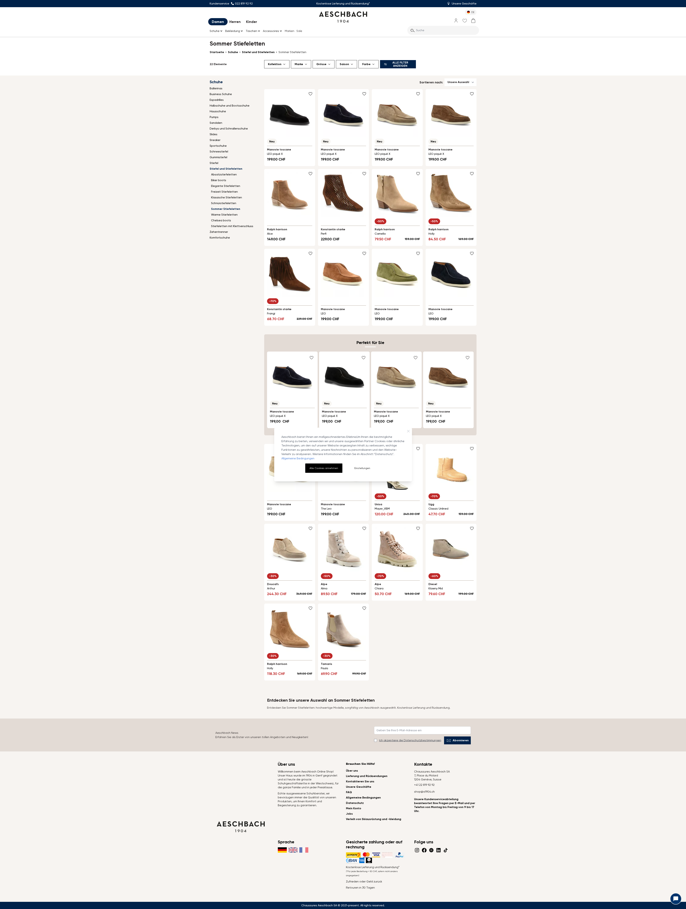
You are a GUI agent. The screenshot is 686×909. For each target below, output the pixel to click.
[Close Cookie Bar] (408, 431)
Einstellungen (362, 468)
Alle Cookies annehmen (324, 468)
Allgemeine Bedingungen (297, 458)
